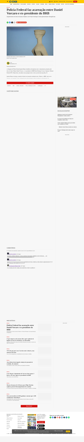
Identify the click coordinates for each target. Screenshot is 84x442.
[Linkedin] (66, 417)
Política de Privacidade (20, 427)
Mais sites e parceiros (22, 421)
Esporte (33, 4)
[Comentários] (14, 22)
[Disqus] (30, 266)
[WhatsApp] (50, 417)
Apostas (62, 4)
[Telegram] (62, 417)
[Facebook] (53, 417)
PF (45, 85)
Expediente (54, 433)
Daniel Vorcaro (19, 85)
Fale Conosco (59, 433)
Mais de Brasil (29, 406)
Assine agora (41, 422)
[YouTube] (59, 417)
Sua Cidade (58, 4)
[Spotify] (69, 417)
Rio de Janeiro (23, 4)
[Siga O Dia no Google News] (21, 22)
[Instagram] (57, 417)
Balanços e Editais (21, 423)
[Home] (13, 2)
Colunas (37, 4)
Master (9, 85)
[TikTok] (64, 417)
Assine (75, 1)
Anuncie (40, 433)
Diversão (29, 4)
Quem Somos (65, 433)
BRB (13, 85)
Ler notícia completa (30, 82)
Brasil (46, 4)
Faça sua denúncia (69, 1)
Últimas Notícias (16, 4)
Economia (42, 4)
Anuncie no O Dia (62, 1)
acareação (40, 85)
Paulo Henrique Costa (31, 85)
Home (11, 4)
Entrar (52, 1)
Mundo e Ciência (52, 4)
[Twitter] (55, 417)
